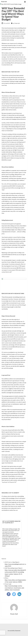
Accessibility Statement (14, 630)
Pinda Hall (4, 1)
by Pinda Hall (16, 23)
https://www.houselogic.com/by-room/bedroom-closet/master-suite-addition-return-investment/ (14, 588)
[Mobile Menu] (24, 1)
